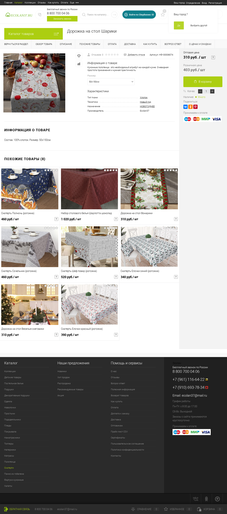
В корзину (205, 81)
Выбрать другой (198, 25)
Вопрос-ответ (118, 383)
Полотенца (9, 461)
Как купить (53, 2)
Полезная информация (123, 389)
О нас (114, 371)
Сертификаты (118, 437)
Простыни (9, 413)
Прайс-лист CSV (119, 431)
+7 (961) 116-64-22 (188, 379)
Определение (193, 3)
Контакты (116, 455)
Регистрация (215, 3)
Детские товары (12, 377)
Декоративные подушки (16, 395)
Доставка (116, 419)
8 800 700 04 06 (58, 13)
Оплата (64, 2)
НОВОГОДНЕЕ (147, 106)
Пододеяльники (12, 419)
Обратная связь (19, 509)
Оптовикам (117, 425)
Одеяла (8, 401)
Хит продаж (63, 377)
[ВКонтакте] (185, 107)
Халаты (8, 486)
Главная (8, 2)
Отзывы (42, 2)
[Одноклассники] (190, 107)
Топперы (8, 443)
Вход (204, 3)
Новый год (145, 102)
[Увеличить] (34, 82)
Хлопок (144, 97)
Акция (60, 395)
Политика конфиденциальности (127, 449)
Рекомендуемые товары (70, 389)
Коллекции (30, 2)
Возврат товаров (120, 395)
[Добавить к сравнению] (79, 64)
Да (178, 25)
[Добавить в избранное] (79, 56)
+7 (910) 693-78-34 (188, 387)
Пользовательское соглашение (127, 443)
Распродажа (64, 383)
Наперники (10, 449)
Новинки (62, 371)
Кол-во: (191, 91)
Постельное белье (13, 383)
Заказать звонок (62, 18)
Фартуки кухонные (14, 480)
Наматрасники (12, 437)
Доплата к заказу (120, 413)
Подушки (9, 389)
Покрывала (10, 431)
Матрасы (9, 455)
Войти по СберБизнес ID (141, 14)
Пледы (7, 425)
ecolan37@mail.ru (194, 395)
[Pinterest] (195, 107)
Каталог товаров (21, 34)
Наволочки (10, 407)
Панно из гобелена (14, 473)
